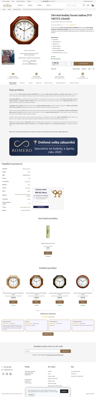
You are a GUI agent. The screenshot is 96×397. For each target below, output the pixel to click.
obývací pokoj (22, 194)
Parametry (22, 83)
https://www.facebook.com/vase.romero (3, 373)
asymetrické (27, 181)
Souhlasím (64, 391)
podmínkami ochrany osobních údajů (55, 355)
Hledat (84, 5)
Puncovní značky (6, 1)
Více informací (64, 52)
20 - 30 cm (27, 188)
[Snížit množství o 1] (66, 63)
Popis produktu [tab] (12, 83)
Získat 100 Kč (41, 207)
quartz (28, 199)
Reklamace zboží (51, 381)
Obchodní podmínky (52, 383)
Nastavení (31, 394)
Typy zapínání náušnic (75, 371)
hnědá (28, 191)
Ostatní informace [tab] (49, 83)
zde (57, 391)
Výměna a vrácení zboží (53, 378)
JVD (29, 178)
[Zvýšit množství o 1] (71, 63)
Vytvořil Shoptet (91, 393)
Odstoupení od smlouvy (88, 1)
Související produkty (60, 83)
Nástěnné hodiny (26, 168)
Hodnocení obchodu (20, 1)
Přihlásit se (65, 351)
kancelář (28, 196)
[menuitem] (21, 5)
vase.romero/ (6, 373)
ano (29, 203)
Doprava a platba (51, 376)
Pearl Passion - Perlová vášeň (77, 376)
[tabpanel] (48, 241)
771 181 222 (10, 373)
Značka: (53, 68)
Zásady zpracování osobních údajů (55, 385)
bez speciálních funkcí (25, 207)
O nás (49, 373)
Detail (48, 253)
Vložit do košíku (83, 63)
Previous (3, 289)
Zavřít (58, 68)
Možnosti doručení (57, 58)
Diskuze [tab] (31, 83)
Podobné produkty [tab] (74, 83)
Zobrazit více (48, 334)
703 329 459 (7, 367)
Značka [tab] (38, 83)
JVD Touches (74, 373)
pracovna (28, 194)
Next (93, 289)
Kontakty (29, 1)
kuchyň (16, 194)
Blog (13, 1)
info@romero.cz (8, 370)
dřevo (29, 184)
